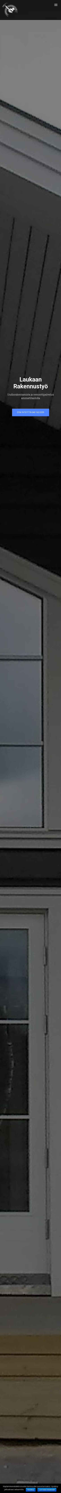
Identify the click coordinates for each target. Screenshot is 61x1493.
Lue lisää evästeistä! (47, 1490)
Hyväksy (30, 1490)
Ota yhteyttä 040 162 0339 (30, 412)
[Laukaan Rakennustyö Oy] (10, 10)
